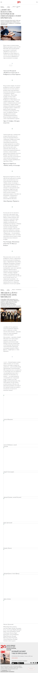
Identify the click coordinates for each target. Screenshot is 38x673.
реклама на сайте (10, 646)
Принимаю (31, 668)
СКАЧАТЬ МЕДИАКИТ (10, 645)
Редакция (8, 649)
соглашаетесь (4, 670)
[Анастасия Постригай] (12, 63)
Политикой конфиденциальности (7, 671)
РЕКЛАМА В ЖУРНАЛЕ (11, 648)
